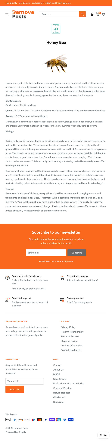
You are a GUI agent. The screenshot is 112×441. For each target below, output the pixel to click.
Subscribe (77, 252)
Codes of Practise (62, 388)
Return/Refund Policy (72, 331)
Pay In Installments (71, 350)
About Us (58, 369)
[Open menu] (6, 14)
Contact (57, 365)
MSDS (56, 374)
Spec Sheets (59, 378)
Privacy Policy (68, 327)
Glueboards (59, 397)
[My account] (92, 14)
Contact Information (71, 345)
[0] (97, 14)
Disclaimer (58, 401)
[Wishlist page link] (103, 14)
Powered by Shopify (15, 432)
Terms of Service (70, 336)
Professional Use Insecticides (68, 383)
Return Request (61, 392)
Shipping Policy (69, 340)
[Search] (82, 14)
